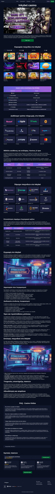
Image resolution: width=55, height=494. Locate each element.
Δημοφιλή (8, 50)
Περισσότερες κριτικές (27, 472)
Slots (45, 50)
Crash (33, 50)
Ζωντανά (20, 50)
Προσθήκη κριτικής (46, 457)
